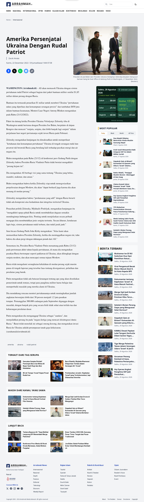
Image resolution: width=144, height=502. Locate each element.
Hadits (62, 479)
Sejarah (90, 479)
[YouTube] (18, 488)
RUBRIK (48, 11)
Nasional (36, 473)
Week (112, 133)
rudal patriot (31, 345)
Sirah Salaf (64, 488)
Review (89, 476)
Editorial (36, 482)
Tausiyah (63, 492)
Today (103, 133)
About (104, 499)
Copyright (135, 499)
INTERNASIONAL (29, 11)
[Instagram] (15, 488)
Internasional (38, 470)
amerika (11, 345)
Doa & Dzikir (64, 482)
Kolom (89, 482)
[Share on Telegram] (26, 71)
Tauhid (62, 470)
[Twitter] (7, 488)
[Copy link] (32, 71)
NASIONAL (17, 11)
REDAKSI (100, 11)
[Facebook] (11, 488)
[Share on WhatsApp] (20, 71)
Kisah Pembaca (119, 476)
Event (116, 479)
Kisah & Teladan (93, 473)
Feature (36, 479)
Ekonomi (36, 488)
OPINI (40, 11)
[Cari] (106, 4)
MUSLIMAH (82, 11)
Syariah (63, 473)
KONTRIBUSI (71, 11)
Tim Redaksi (111, 499)
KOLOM (92, 11)
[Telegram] (22, 488)
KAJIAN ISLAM (58, 11)
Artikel (89, 470)
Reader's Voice (119, 473)
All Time (131, 133)
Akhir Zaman (65, 485)
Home (8, 20)
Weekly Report (38, 492)
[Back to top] (139, 497)
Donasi (119, 499)
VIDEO (108, 11)
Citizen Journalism (121, 470)
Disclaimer (126, 499)
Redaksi (90, 485)
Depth (35, 476)
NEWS (8, 11)
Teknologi (36, 485)
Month (122, 133)
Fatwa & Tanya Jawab (68, 476)
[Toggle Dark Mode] (136, 4)
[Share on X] (14, 71)
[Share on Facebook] (8, 71)
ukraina (20, 345)
